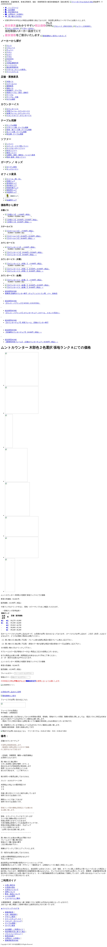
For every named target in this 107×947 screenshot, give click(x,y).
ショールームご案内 (12, 898)
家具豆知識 (9, 936)
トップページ (12, 8)
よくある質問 (10, 896)
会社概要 (10, 10)
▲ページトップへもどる (10, 908)
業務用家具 (9, 912)
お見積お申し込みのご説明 (11, 692)
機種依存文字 (31, 681)
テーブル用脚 (10, 923)
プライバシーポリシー (13, 934)
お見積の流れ (10, 887)
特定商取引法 (12, 12)
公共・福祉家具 (11, 914)
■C (2, 623)
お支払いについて (11, 889)
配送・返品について (12, 894)
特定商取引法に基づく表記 (15, 931)
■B (2, 620)
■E (7, 627)
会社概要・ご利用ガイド (14, 929)
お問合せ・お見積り (15, 14)
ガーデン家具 (10, 925)
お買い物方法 (10, 885)
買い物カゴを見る (14, 16)
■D (7, 625)
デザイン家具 (10, 917)
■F (7, 630)
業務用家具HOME (11, 940)
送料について (10, 892)
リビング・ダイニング (13, 921)
